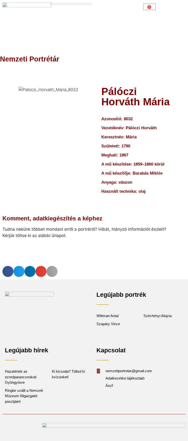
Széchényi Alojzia (157, 316)
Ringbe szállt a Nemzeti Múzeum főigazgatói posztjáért (24, 396)
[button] (70, 3)
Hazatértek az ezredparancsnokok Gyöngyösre (21, 376)
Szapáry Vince (108, 324)
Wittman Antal (107, 316)
